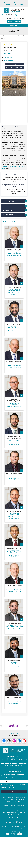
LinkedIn (19, 741)
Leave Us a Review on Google (14, 67)
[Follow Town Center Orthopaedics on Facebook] (6, 822)
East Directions (8, 215)
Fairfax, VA (10, 4)
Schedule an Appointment (15, 21)
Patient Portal (22, 14)
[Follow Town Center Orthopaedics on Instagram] (17, 822)
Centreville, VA (20, 2)
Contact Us (21, 799)
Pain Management (14, 817)
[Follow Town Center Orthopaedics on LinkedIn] (9, 822)
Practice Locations (19, 37)
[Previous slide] (1, 726)
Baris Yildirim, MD (14, 698)
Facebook (4, 741)
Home (4, 797)
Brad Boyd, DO (20, 805)
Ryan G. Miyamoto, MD (21, 808)
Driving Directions (8, 60)
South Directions (8, 206)
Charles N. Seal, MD (14, 623)
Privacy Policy (11, 787)
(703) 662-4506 (8, 57)
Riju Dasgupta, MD (14, 324)
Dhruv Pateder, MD (14, 548)
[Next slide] (27, 726)
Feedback (6, 799)
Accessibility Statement (14, 801)
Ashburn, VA (8, 2)
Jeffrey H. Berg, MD (14, 250)
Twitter (9, 741)
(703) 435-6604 (20, 18)
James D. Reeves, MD (14, 586)
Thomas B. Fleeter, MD (14, 362)
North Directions (8, 201)
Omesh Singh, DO (14, 660)
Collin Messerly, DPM (14, 474)
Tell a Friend (13, 799)
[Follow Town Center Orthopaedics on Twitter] (13, 822)
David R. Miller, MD (14, 511)
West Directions (8, 210)
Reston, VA (20, 4)
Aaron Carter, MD (14, 287)
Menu (12, 25)
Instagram (14, 741)
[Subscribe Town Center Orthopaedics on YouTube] (20, 822)
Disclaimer (11, 797)
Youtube (24, 741)
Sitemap (22, 797)
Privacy (17, 797)
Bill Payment (9, 18)
